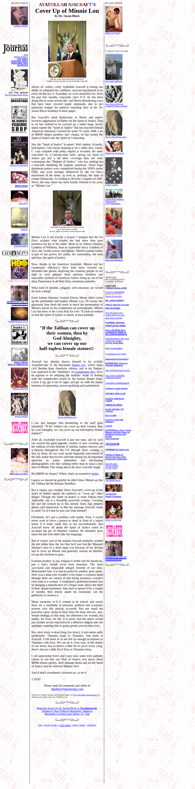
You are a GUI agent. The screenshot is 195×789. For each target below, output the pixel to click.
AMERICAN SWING (113, 405)
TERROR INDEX (21, 26)
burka (95, 473)
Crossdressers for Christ (115, 354)
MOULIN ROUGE (112, 308)
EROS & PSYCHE (113, 520)
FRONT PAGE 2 (51, 725)
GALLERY (23, 203)
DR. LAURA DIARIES (114, 300)
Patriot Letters (111, 185)
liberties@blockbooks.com (67, 689)
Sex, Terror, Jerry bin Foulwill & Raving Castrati (116, 105)
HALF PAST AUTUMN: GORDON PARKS (115, 377)
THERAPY (91, 725)
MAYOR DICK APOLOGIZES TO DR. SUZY (111, 466)
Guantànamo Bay (84, 371)
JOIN (40, 725)
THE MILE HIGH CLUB (115, 393)
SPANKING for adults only (117, 450)
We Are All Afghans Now (115, 137)
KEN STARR (110, 415)
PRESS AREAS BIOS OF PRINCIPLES (18, 363)
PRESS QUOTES (20, 389)
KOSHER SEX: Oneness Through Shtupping (116, 364)
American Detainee (114, 260)
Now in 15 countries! (19, 165)
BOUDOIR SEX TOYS (18, 321)
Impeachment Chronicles (117, 359)
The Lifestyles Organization (85, 695)
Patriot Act (78, 365)
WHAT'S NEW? (79, 725)
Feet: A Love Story (113, 348)
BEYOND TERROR (113, 81)
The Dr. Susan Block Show (16, 95)
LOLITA (108, 426)
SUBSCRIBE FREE (19, 63)
